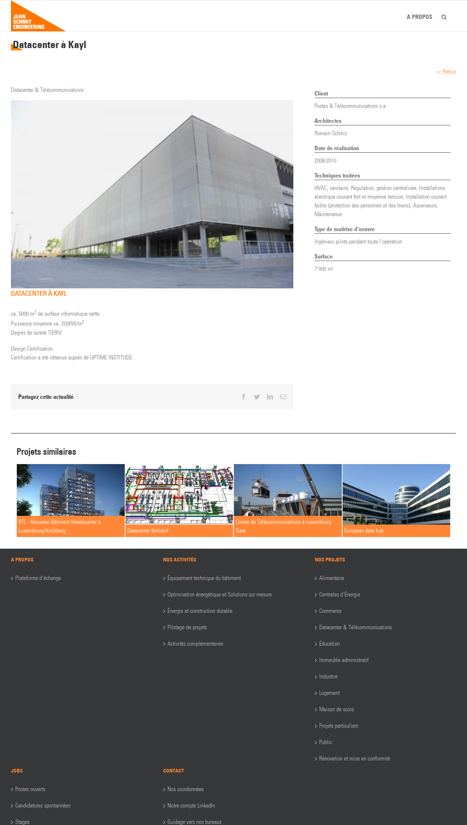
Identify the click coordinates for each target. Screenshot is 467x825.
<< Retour (446, 71)
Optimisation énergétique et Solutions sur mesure (219, 594)
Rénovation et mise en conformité (354, 758)
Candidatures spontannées (42, 805)
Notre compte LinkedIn (191, 805)
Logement (329, 692)
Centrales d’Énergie (339, 594)
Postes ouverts (30, 789)
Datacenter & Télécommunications (355, 627)
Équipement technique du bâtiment (204, 578)
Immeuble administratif (343, 660)
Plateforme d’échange (38, 578)
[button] (444, 15)
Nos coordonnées (185, 789)
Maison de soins (336, 709)
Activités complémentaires (195, 643)
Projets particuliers (338, 725)
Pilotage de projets (187, 627)
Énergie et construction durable (199, 610)
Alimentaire (331, 578)
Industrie (328, 676)
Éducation (329, 643)
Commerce (330, 610)
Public (325, 742)
